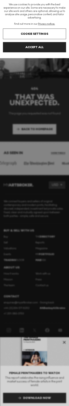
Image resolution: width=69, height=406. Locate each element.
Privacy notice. (46, 23)
